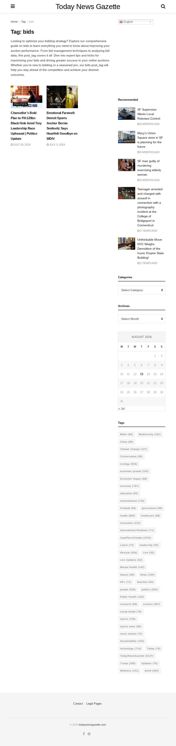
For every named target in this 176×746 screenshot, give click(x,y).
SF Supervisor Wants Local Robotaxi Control (148, 114)
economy (129, 486)
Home (14, 21)
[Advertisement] (147, 60)
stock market (131, 633)
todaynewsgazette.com (92, 724)
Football (128, 508)
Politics (20, 104)
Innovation (130, 523)
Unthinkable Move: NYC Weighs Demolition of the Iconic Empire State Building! (150, 248)
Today (154, 648)
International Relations (137, 530)
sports (128, 619)
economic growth (134, 471)
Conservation (131, 456)
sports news (130, 626)
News (147, 574)
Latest (127, 545)
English (128, 21)
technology (130, 648)
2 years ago (148, 230)
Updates (149, 663)
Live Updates (131, 560)
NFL (125, 582)
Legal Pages (94, 703)
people (128, 589)
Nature (127, 574)
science (151, 604)
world (152, 670)
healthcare (150, 515)
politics (150, 589)
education (129, 493)
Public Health (132, 597)
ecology (128, 464)
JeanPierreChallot (135, 537)
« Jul (121, 408)
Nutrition (145, 582)
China (126, 442)
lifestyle (128, 552)
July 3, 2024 (57, 144)
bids (31, 21)
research (128, 604)
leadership (149, 545)
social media (131, 611)
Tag (23, 21)
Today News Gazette (88, 6)
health (127, 515)
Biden (126, 434)
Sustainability (132, 641)
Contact (78, 703)
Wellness (129, 670)
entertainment (132, 501)
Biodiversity (150, 434)
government (152, 508)
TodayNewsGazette (136, 656)
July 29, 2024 (22, 144)
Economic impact (133, 478)
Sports (55, 104)
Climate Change (133, 449)
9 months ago (149, 124)
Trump (128, 663)
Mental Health (132, 567)
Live (148, 552)
